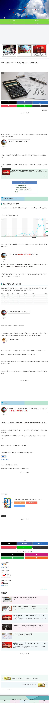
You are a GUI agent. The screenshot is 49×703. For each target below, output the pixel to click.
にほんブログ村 (5, 459)
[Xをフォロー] (12, 554)
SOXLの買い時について (20, 185)
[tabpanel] (9, 50)
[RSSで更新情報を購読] (36, 558)
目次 (22, 182)
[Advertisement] (24, 34)
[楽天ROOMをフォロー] (36, 554)
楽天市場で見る (31, 502)
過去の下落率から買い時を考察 (24, 189)
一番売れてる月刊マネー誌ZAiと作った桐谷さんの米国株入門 (28, 499)
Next (48, 50)
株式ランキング (4, 585)
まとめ (16, 191)
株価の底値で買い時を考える (23, 187)
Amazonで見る (19, 502)
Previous (1, 50)
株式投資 (3, 515)
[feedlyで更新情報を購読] (12, 558)
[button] (40, 106)
